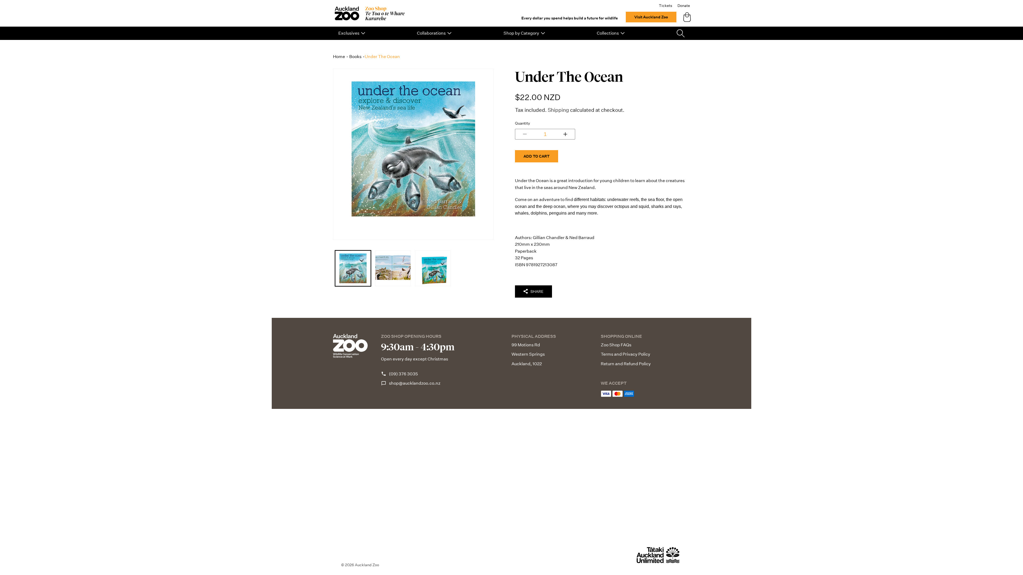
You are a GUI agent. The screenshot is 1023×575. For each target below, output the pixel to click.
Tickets (665, 5)
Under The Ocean (382, 56)
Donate (683, 5)
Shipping (558, 110)
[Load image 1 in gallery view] (353, 268)
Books (355, 56)
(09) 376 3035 (403, 373)
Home (339, 56)
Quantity (522, 123)
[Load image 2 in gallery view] (393, 268)
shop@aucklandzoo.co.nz (414, 383)
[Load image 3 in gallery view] (433, 268)
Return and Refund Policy (626, 363)
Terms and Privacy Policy (625, 354)
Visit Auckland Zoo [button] (651, 17)
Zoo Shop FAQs (616, 344)
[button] (352, 33)
